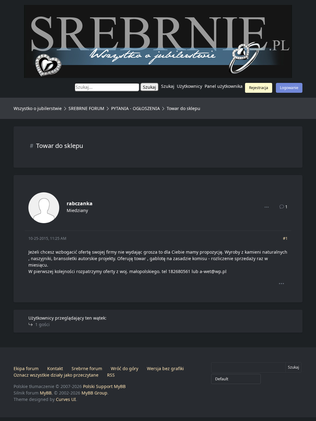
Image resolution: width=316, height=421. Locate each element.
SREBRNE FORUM (86, 108)
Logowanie (289, 87)
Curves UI (66, 399)
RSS (111, 375)
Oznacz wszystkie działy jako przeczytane (56, 375)
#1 (285, 238)
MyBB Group (94, 393)
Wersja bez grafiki (165, 368)
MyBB (46, 393)
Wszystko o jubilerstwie (38, 108)
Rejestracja (258, 87)
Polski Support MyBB (104, 386)
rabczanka (80, 203)
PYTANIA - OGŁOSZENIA (135, 108)
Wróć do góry (124, 368)
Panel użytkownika (224, 86)
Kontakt (55, 368)
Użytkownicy (189, 86)
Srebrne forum (87, 368)
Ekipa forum (26, 368)
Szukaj (167, 86)
